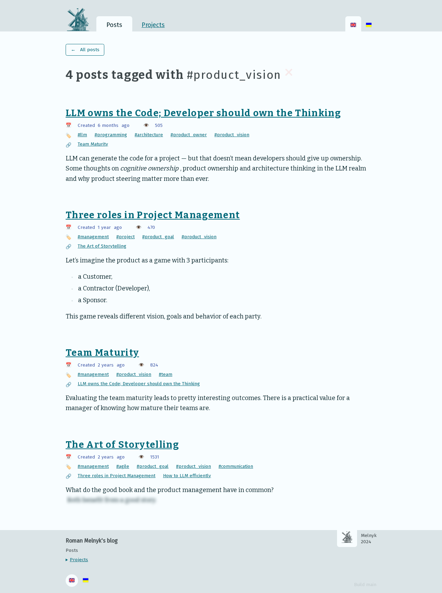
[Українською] (369, 24)
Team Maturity (93, 144)
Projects (79, 559)
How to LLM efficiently (187, 476)
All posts (85, 50)
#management (93, 237)
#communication (236, 466)
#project (125, 237)
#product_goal (158, 237)
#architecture (149, 135)
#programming (111, 135)
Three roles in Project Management (153, 215)
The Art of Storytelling (102, 246)
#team (165, 374)
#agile (122, 466)
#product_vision (231, 135)
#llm (82, 135)
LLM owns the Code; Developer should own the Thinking (203, 113)
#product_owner (189, 135)
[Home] (81, 18)
